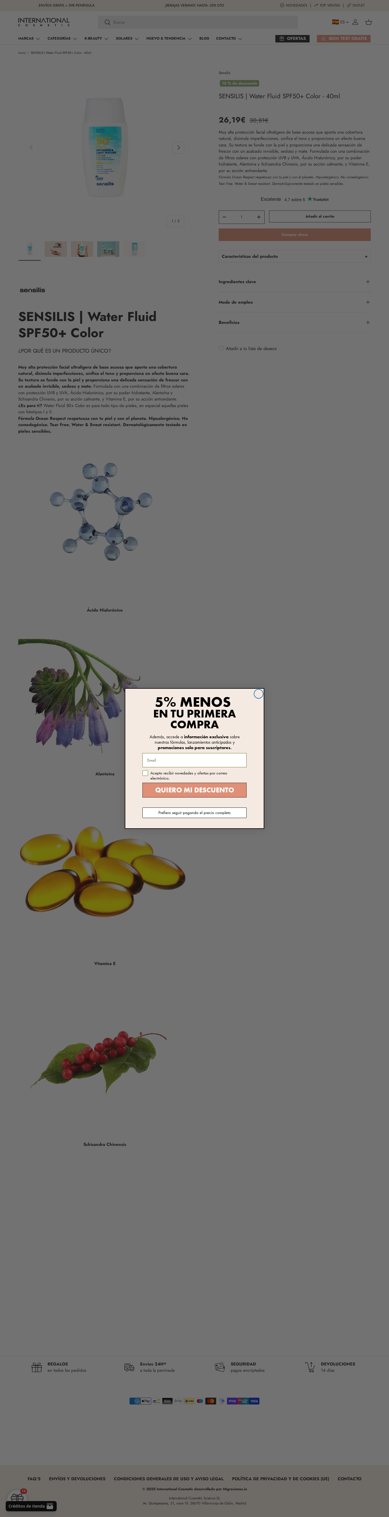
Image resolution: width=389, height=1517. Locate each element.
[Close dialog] (258, 693)
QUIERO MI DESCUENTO (194, 790)
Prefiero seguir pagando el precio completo (194, 812)
